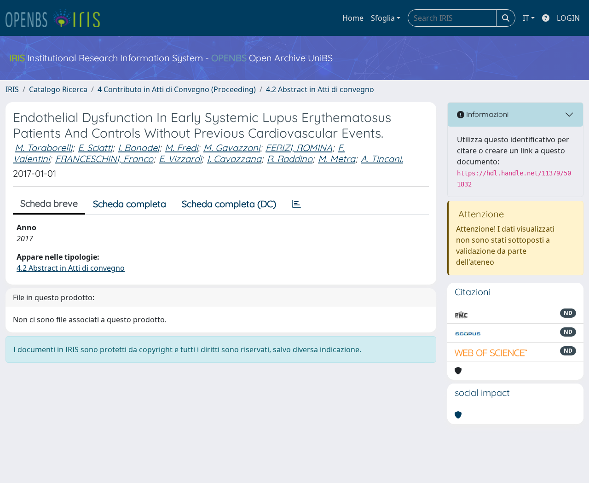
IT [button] (526, 18)
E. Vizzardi (180, 158)
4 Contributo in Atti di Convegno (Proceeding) (177, 89)
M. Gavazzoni (231, 147)
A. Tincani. (382, 158)
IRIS (12, 89)
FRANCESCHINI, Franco (104, 158)
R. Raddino (289, 158)
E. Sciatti (95, 147)
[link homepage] (57, 18)
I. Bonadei (138, 147)
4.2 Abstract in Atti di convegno (320, 89)
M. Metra (336, 158)
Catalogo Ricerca (58, 89)
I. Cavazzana (234, 158)
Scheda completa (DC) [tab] (229, 203)
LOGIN (568, 18)
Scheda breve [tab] (49, 203)
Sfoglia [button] (383, 18)
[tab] (296, 204)
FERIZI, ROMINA (299, 147)
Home (353, 18)
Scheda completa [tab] (129, 203)
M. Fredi (181, 147)
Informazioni (486, 114)
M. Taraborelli (43, 147)
